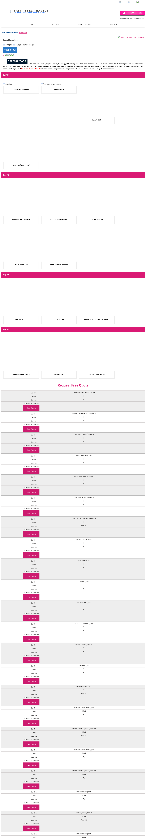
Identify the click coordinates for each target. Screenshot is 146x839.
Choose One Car (32, 403)
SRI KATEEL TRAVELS (31, 10)
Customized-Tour (84, 25)
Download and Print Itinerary (132, 37)
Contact (113, 25)
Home (31, 25)
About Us (55, 25)
